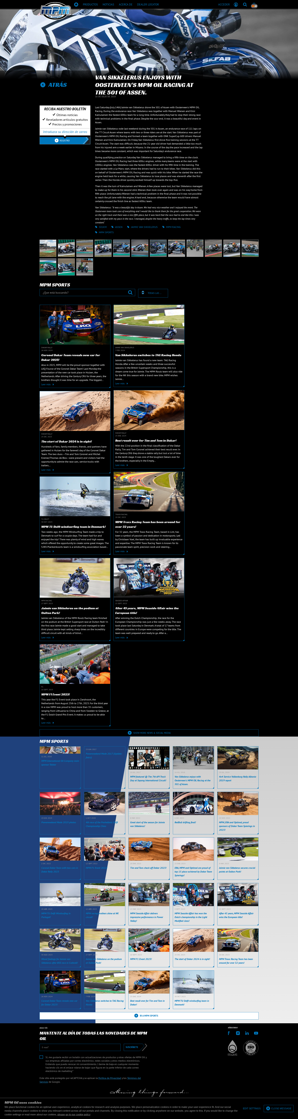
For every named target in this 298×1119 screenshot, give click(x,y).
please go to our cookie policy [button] (73, 1114)
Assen (118, 227)
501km (103, 227)
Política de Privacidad (109, 1078)
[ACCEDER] (235, 4)
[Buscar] (245, 4)
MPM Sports (106, 232)
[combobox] (153, 293)
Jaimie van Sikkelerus (144, 227)
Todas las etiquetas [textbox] (155, 293)
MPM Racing (173, 227)
